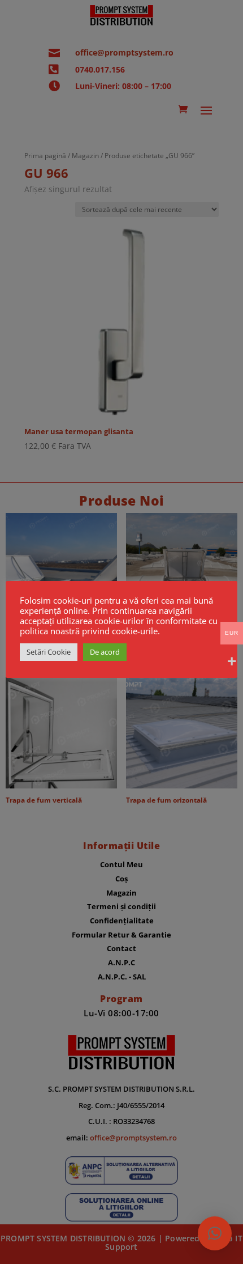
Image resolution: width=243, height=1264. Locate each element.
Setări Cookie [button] (49, 652)
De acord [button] (105, 652)
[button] (215, 1233)
